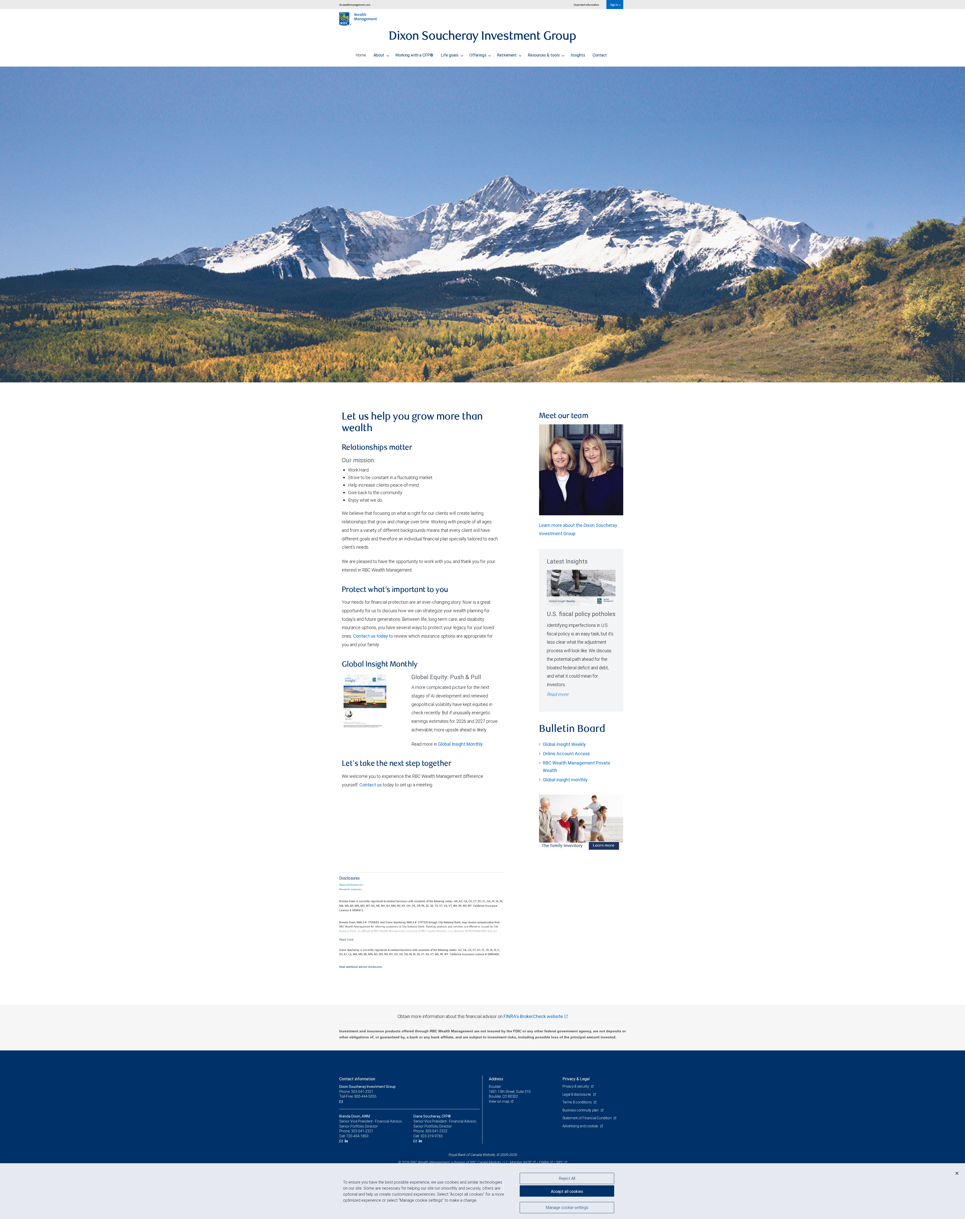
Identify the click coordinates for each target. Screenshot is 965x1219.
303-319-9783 (431, 1136)
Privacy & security (576, 1086)
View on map (499, 1101)
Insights (578, 55)
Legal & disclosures (577, 1094)
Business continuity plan (580, 1110)
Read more (557, 694)
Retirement (507, 55)
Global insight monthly (565, 780)
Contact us (370, 785)
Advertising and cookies (580, 1126)
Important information (586, 4)
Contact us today (370, 636)
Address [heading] (496, 1078)
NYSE (527, 1162)
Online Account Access (566, 753)
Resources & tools (544, 55)
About (379, 55)
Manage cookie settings (567, 1207)
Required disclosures (351, 884)
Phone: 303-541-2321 (356, 1091)
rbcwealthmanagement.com (354, 4)
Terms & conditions (577, 1102)
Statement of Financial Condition (587, 1118)
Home (361, 55)
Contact (600, 55)
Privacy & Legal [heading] (576, 1078)
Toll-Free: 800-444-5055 (357, 1096)
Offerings (478, 55)
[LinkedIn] (347, 1141)
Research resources (350, 889)
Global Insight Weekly (564, 744)
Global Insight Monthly (460, 744)
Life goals (450, 55)
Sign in (614, 4)
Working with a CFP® (414, 55)
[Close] (956, 1173)
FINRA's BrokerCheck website (533, 1016)
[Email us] (341, 1101)
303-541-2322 (436, 1131)
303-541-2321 (362, 1131)
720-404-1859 (357, 1136)
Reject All (567, 1178)
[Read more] (346, 939)
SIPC (559, 1162)
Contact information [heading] (357, 1078)
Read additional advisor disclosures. (361, 967)
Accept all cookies (567, 1191)
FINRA (544, 1162)
